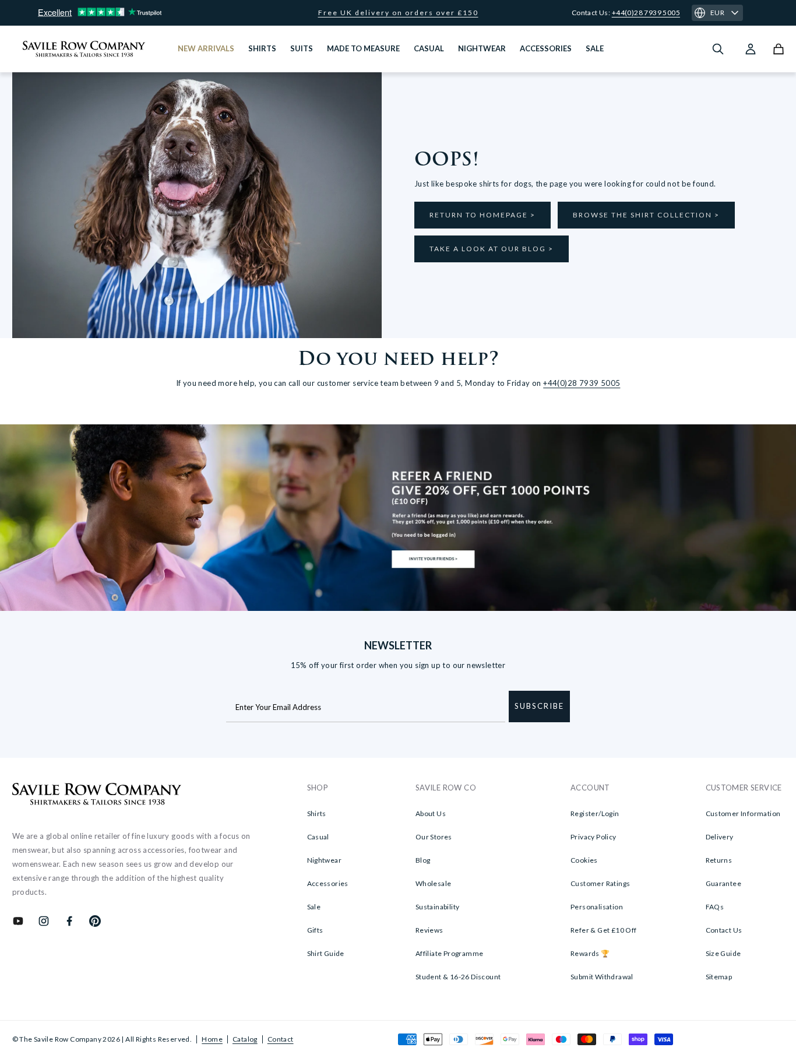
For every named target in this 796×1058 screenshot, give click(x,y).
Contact (280, 1039)
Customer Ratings (600, 883)
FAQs (715, 906)
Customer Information (743, 813)
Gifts (315, 930)
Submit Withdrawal (601, 976)
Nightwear (324, 860)
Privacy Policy (593, 836)
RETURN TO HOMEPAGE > (482, 214)
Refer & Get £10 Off (603, 930)
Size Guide (723, 953)
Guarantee (724, 883)
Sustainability (437, 906)
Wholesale (433, 883)
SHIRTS (262, 48)
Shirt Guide (325, 953)
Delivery (720, 836)
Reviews (429, 930)
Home (212, 1039)
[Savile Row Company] (97, 795)
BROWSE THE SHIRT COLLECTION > (646, 214)
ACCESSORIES (546, 48)
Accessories (327, 883)
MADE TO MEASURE (363, 48)
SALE (595, 48)
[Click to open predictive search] (718, 49)
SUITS (301, 48)
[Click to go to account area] (750, 49)
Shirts (316, 813)
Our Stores (433, 836)
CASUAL (429, 48)
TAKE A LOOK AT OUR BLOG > (491, 248)
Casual (318, 836)
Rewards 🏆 (590, 953)
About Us (430, 813)
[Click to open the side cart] (778, 49)
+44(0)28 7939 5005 (646, 12)
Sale (314, 906)
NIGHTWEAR (482, 48)
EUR (717, 12)
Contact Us (724, 930)
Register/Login (594, 813)
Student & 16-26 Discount (458, 976)
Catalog (245, 1039)
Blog (423, 860)
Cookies (584, 860)
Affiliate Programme (449, 953)
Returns (719, 860)
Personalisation (596, 906)
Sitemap (719, 976)
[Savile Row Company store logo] (84, 49)
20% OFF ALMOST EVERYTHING (398, 13)
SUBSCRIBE (539, 706)
